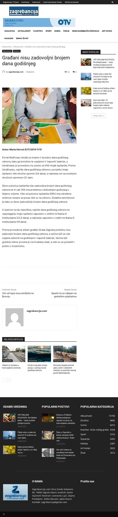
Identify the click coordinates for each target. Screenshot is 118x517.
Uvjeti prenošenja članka (52, 2)
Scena (57, 31)
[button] (112, 2)
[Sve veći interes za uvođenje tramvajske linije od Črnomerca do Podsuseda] (48, 452)
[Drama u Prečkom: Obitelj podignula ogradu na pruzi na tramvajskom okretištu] (48, 418)
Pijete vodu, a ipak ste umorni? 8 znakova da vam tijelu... (27, 435)
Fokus (66, 31)
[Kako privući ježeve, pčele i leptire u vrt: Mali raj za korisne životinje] (86, 91)
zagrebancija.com (16, 72)
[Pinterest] (37, 80)
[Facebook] (23, 80)
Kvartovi (38, 31)
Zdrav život (22, 38)
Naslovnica (7, 46)
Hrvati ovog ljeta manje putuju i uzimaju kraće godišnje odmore (37, 368)
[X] (30, 80)
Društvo (17, 51)
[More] (51, 80)
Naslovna (9, 31)
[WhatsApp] (44, 80)
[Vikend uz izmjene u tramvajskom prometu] (13, 354)
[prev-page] (4, 380)
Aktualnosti (24, 31)
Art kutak (107, 31)
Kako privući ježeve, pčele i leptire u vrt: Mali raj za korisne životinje (104, 91)
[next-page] (9, 380)
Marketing (25, 2)
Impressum (36, 2)
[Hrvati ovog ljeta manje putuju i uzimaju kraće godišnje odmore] (39, 354)
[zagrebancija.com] (4, 71)
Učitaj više (97, 115)
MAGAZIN (8, 38)
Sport (49, 31)
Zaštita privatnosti (72, 2)
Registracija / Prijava (11, 2)
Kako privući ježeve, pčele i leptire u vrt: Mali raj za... (27, 450)
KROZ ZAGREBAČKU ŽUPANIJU (85, 31)
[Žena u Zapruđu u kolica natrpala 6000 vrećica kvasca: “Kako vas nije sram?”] (48, 435)
